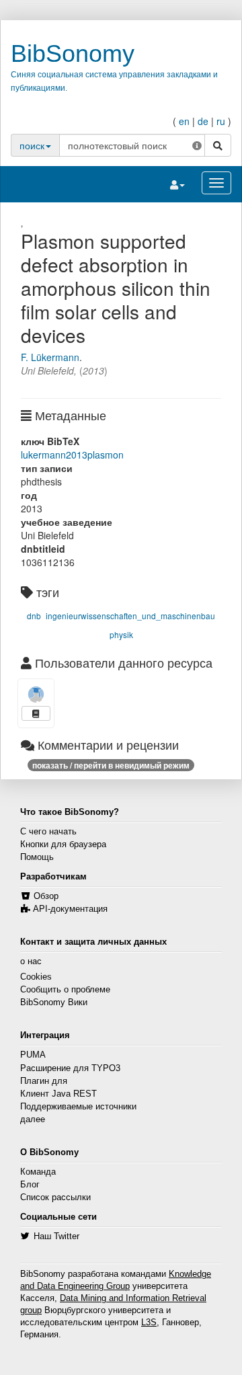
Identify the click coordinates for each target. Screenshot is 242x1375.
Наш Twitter (56, 1236)
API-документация (70, 909)
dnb (34, 615)
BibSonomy (72, 53)
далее (32, 1119)
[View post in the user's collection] (36, 713)
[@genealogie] (36, 694)
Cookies (36, 977)
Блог (30, 1184)
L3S (149, 1322)
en (184, 121)
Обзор (46, 896)
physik (121, 634)
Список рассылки (55, 1197)
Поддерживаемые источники (78, 1106)
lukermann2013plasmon (72, 454)
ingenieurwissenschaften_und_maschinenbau (130, 615)
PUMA (33, 1055)
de (203, 121)
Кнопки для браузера (63, 844)
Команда (38, 1172)
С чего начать (48, 831)
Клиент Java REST (58, 1094)
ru (220, 121)
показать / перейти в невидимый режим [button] (111, 765)
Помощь (37, 857)
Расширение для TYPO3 (70, 1068)
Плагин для (43, 1081)
